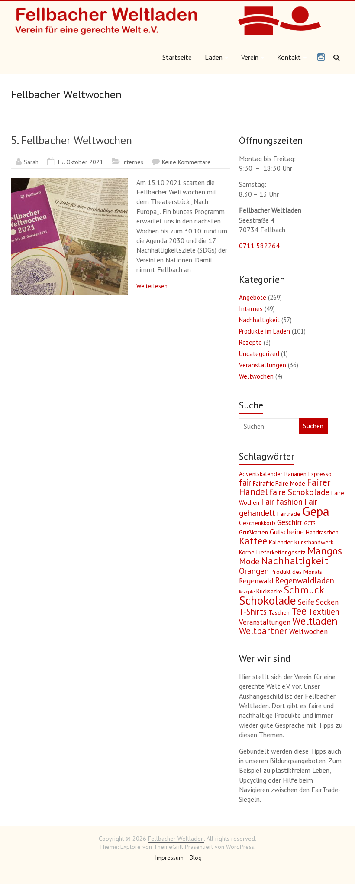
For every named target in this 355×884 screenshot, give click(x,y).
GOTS (309, 523)
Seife (306, 602)
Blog (196, 857)
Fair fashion (282, 501)
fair (245, 482)
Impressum (169, 857)
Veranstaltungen (262, 365)
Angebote (252, 297)
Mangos (324, 550)
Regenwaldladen (304, 580)
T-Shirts (253, 611)
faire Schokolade (299, 492)
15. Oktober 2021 (80, 162)
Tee (299, 611)
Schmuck (304, 589)
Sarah (31, 162)
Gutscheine (287, 532)
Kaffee (253, 540)
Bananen (295, 474)
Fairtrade (288, 514)
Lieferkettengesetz (281, 552)
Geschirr (289, 522)
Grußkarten (253, 532)
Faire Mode (290, 483)
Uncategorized (259, 354)
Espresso (320, 474)
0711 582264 (259, 245)
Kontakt (289, 57)
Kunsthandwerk (313, 542)
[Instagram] (321, 57)
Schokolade (267, 600)
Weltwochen (256, 376)
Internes (132, 162)
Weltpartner (263, 631)
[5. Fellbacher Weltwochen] (69, 182)
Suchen (313, 426)
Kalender (281, 542)
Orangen (254, 571)
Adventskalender (261, 474)
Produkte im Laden (264, 331)
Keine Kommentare (186, 162)
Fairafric (263, 483)
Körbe (247, 552)
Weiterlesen (152, 286)
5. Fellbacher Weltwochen (71, 140)
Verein (249, 57)
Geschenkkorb (257, 523)
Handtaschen (322, 532)
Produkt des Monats (296, 572)
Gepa (315, 511)
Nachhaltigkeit (259, 320)
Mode (249, 561)
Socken (327, 602)
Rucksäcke (269, 591)
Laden (214, 57)
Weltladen (315, 621)
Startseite (177, 57)
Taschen (279, 612)
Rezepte (250, 342)
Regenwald (256, 581)
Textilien (323, 611)
